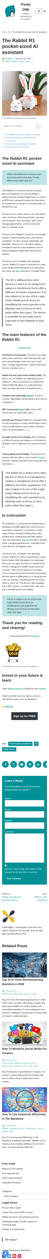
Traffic (35, 1066)
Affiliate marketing (21, 1063)
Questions (18, 1066)
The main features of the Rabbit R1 (21, 138)
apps (18, 271)
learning (25, 540)
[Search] (45, 11)
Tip (25, 1066)
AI (9, 32)
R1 (36, 744)
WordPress (26, 1250)
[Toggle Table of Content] (37, 126)
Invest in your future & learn (17, 147)
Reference (18, 994)
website (42, 688)
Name (8, 798)
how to (42, 457)
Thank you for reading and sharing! (21, 144)
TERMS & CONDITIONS (13, 1229)
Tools (21, 61)
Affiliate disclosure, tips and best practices (20, 1217)
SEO (11, 1131)
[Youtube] (14, 1256)
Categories (7, 1191)
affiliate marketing (15, 688)
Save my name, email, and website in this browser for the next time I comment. (23, 870)
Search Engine (11, 61)
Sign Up (9, 706)
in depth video (24, 347)
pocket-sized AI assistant (20, 744)
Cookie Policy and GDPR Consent (17, 1212)
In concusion (11, 141)
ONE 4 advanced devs (12, 1178)
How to (33, 1063)
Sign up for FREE (24, 716)
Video (21, 409)
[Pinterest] (30, 764)
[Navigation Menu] (39, 11)
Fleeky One (11, 991)
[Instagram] (19, 1256)
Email (8, 809)
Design (30, 395)
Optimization (7, 1066)
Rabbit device (9, 749)
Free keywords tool (10, 1173)
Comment (10, 832)
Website (8, 820)
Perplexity (35, 636)
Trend (26, 61)
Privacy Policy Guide (11, 1208)
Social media (7, 1063)
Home (4, 32)
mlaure (5, 1250)
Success (27, 994)
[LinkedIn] (38, 764)
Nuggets (9, 59)
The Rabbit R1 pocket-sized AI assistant (23, 135)
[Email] (21, 764)
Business (9, 994)
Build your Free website (12, 1169)
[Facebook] (5, 764)
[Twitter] (13, 764)
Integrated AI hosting (11, 1182)
